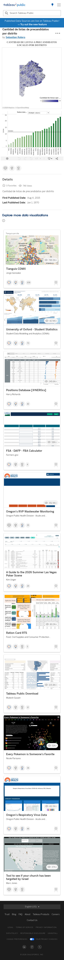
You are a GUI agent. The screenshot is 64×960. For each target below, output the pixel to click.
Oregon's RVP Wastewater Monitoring (30, 511)
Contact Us (32, 920)
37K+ (54, 867)
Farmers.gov (12, 455)
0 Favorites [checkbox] (11, 185)
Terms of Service (24, 927)
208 (28, 283)
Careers (56, 914)
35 (28, 525)
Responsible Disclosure (32, 933)
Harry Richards (13, 394)
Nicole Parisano (13, 758)
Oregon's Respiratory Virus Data (26, 815)
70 (28, 343)
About (27, 914)
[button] (24, 947)
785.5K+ (53, 260)
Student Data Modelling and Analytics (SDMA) (27, 333)
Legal (10, 927)
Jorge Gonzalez (13, 273)
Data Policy (12, 933)
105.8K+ (53, 685)
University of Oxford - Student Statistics (31, 329)
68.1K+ (53, 563)
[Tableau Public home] (14, 5)
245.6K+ (53, 381)
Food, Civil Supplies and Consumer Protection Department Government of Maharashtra (27, 637)
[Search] (6, 13)
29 (28, 586)
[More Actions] (58, 33)
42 (28, 404)
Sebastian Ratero (15, 37)
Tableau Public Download (22, 693)
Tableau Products (41, 914)
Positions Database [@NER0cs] (26, 390)
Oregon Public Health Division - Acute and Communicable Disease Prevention (25, 516)
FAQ (20, 914)
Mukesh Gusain (13, 698)
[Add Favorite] (56, 283)
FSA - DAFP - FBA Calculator (24, 450)
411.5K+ (53, 806)
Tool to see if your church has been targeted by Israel (28, 877)
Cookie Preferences (17, 939)
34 (28, 768)
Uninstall (53, 933)
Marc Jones (11, 883)
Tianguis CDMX (16, 268)
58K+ (54, 442)
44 (28, 829)
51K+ (54, 745)
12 (28, 707)
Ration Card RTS (16, 633)
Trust (7, 914)
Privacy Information (46, 927)
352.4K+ (53, 503)
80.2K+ (53, 624)
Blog (14, 914)
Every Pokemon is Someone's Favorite (30, 754)
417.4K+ (53, 321)
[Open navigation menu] (59, 5)
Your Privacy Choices (46, 939)
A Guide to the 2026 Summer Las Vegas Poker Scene (31, 574)
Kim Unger (11, 580)
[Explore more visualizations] (52, 5)
